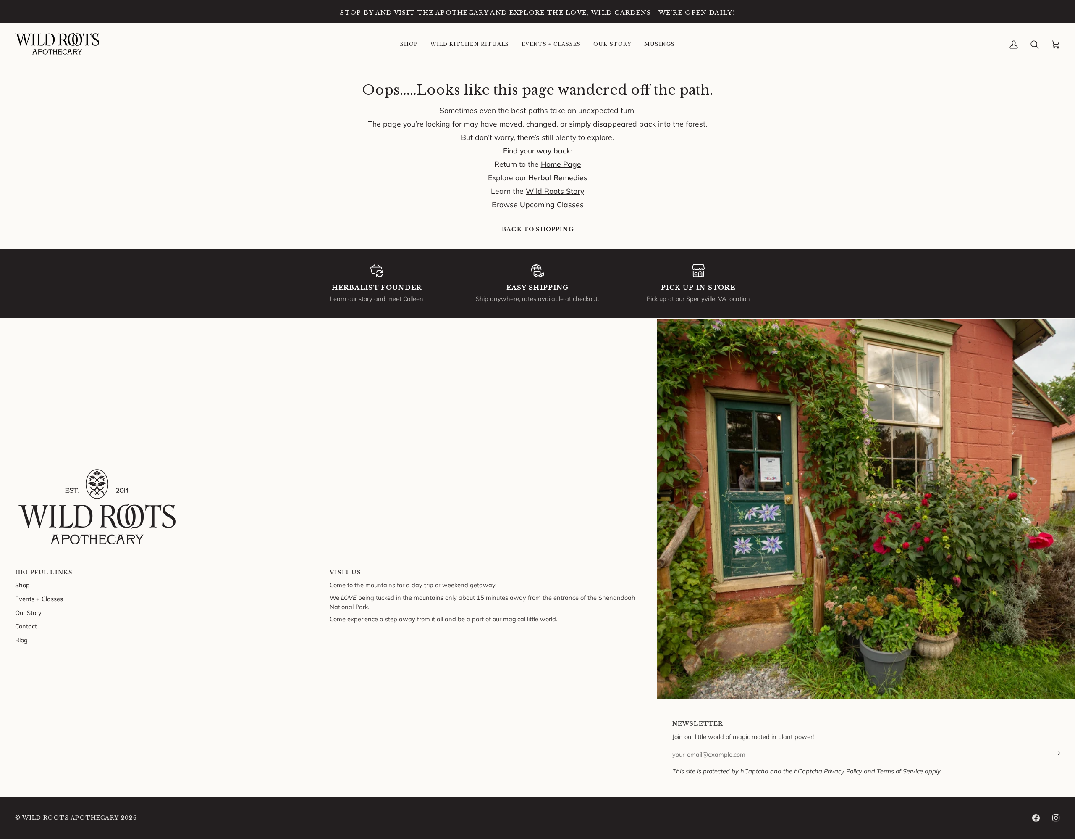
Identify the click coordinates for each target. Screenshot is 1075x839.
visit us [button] (345, 572)
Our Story (28, 613)
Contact (26, 626)
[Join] (1053, 753)
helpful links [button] (44, 572)
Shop (22, 585)
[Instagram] (1056, 818)
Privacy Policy (843, 771)
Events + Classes (39, 599)
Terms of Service (900, 771)
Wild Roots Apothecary (70, 817)
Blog (21, 640)
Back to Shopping (538, 229)
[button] (409, 44)
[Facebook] (1036, 818)
